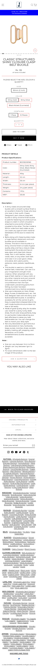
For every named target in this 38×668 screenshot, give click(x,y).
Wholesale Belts (15, 532)
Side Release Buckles (20, 518)
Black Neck (16, 599)
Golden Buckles (22, 512)
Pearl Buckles (26, 524)
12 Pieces (23, 115)
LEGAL (18, 430)
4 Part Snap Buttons (20, 487)
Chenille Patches (9, 607)
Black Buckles (30, 514)
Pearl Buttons (15, 471)
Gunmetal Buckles (17, 514)
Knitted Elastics (16, 539)
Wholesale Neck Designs (25, 591)
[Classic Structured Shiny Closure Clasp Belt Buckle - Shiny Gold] (6, 394)
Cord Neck (19, 593)
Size (19, 86)
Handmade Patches (25, 609)
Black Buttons (7, 479)
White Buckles (9, 516)
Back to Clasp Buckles (20, 409)
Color (19, 96)
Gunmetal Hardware (11, 555)
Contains (19, 111)
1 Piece (13, 115)
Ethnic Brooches (27, 499)
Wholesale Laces (15, 576)
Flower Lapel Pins (19, 584)
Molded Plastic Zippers (12, 636)
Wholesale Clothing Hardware (19, 560)
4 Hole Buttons (22, 485)
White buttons (29, 477)
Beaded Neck (9, 593)
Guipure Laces (13, 574)
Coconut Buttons (16, 461)
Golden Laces (25, 572)
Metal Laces (25, 574)
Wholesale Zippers (17, 634)
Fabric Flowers (17, 549)
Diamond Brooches (11, 499)
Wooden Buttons (19, 628)
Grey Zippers (30, 648)
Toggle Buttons (23, 620)
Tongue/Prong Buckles (20, 522)
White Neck (26, 599)
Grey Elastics (13, 545)
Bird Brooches (16, 495)
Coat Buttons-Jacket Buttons (22, 465)
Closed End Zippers (21, 638)
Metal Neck (6, 595)
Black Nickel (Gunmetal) (19, 105)
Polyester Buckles (21, 526)
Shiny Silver (25, 100)
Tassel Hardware (18, 559)
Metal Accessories (27, 563)
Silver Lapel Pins (21, 588)
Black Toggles (23, 622)
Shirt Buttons (29, 461)
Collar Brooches (26, 497)
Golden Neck (12, 597)
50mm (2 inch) (19, 90)
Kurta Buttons (23, 463)
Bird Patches (15, 605)
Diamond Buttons (27, 473)
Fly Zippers (14, 642)
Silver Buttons (21, 481)
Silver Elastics (28, 543)
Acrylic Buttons (16, 477)
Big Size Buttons (21, 475)
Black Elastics (8, 541)
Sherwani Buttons (10, 463)
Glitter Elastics (29, 539)
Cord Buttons (8, 475)
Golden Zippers (22, 646)
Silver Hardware (8, 557)
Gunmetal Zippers (16, 648)
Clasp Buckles (21, 516)
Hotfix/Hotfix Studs (23, 557)
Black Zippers (28, 644)
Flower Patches (10, 609)
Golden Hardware (27, 555)
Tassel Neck (28, 593)
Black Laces (25, 570)
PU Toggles (31, 618)
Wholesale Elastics (20, 537)
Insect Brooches (29, 495)
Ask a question (19, 359)
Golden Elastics (16, 543)
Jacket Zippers (25, 642)
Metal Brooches (8, 501)
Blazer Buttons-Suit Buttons (14, 467)
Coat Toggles (10, 620)
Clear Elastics (25, 545)
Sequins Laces (13, 572)
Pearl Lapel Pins (18, 586)
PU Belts (26, 532)
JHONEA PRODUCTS (18, 420)
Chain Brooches (12, 497)
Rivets (25, 565)
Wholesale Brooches (21, 493)
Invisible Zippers (28, 636)
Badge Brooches (20, 503)
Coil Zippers (8, 638)
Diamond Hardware (10, 563)
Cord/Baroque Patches (19, 613)
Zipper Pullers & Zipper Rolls (19, 650)
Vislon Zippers (16, 644)
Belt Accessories (28, 553)
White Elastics (20, 541)
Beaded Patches (28, 605)
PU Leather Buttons (11, 473)
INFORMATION (18, 425)
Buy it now (19, 138)
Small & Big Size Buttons (20, 483)
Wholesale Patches (20, 603)
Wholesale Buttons (20, 459)
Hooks (22, 567)
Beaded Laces (14, 570)
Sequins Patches (9, 611)
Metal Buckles (16, 520)
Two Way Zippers (19, 640)
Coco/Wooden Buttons (19, 469)
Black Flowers (30, 549)
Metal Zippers (31, 634)
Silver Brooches (19, 505)
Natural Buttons (28, 471)
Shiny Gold (12, 100)
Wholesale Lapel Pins (21, 582)
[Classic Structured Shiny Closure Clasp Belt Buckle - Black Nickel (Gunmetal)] (11, 394)
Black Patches (22, 611)
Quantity (19, 121)
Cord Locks (8, 565)
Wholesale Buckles (19, 510)
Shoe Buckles (15, 524)
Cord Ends (18, 565)
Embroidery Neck (19, 595)
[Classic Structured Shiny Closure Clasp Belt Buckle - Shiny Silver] (8, 394)
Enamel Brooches (22, 501)
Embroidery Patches (26, 607)
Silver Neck (22, 597)
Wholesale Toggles (18, 618)
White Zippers (9, 646)
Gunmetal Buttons (21, 479)
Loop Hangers (26, 561)
